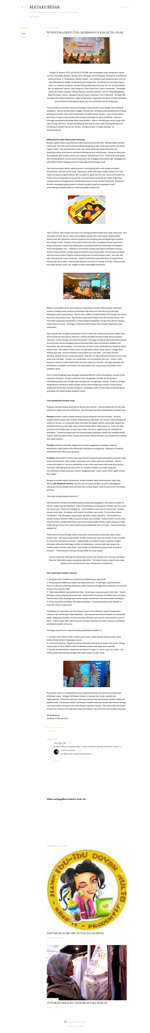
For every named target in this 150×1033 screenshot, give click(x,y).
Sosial (23, 37)
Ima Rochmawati (68, 750)
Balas (56, 761)
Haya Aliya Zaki (60, 743)
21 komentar (58, 1007)
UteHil (82, 1026)
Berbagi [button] (24, 28)
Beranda (34, 16)
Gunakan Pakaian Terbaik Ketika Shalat (77, 1003)
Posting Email (59, 727)
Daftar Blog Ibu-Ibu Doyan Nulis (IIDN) (75, 933)
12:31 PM (70, 743)
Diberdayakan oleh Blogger (77, 1022)
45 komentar (58, 937)
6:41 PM (78, 750)
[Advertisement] (87, 822)
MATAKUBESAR (44, 7)
